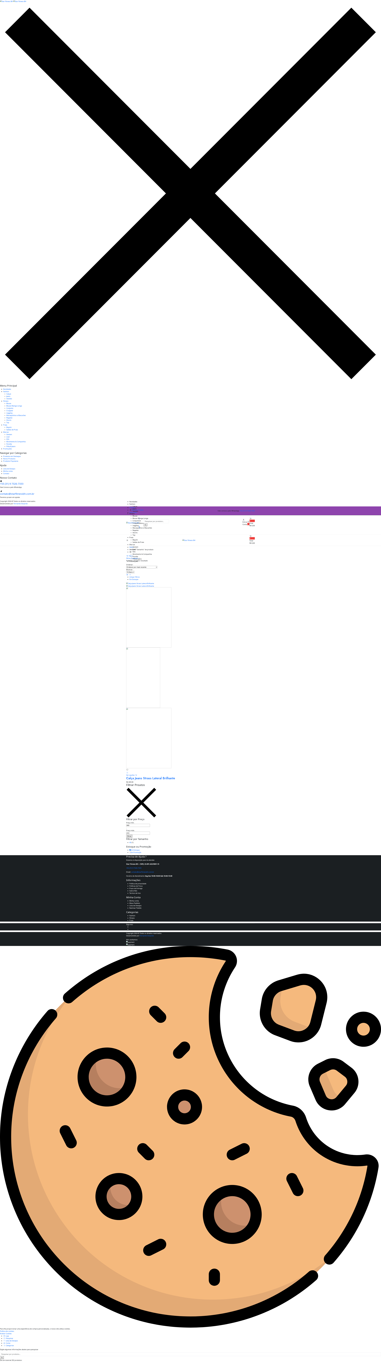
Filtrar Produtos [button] (132, 558)
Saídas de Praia (12, 430)
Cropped (9, 411)
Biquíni (9, 427)
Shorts (8, 420)
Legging (9, 413)
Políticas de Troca (135, 886)
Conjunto (9, 408)
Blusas (8, 403)
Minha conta (8, 471)
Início (131, 547)
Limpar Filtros (134, 577)
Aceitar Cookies (6, 1333)
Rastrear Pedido (135, 908)
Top (7, 422)
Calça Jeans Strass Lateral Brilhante (150, 778)
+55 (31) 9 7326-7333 (11, 483)
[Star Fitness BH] (13, 1)
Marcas (6, 432)
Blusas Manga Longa (14, 406)
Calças (8, 394)
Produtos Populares (10, 461)
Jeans (8, 396)
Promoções (7, 449)
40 (130, 842)
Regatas (9, 418)
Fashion (6, 391)
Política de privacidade (137, 884)
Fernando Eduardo (21, 504)
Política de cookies (7, 1331)
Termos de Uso (135, 893)
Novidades (7, 389)
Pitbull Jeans (10, 446)
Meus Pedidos (134, 903)
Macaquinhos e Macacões (16, 415)
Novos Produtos (9, 459)
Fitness (5, 401)
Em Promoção (136, 852)
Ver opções (130, 775)
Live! (8, 437)
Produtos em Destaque (12, 456)
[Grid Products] (127, 575)
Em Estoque (133, 579)
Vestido (9, 399)
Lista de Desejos (9, 469)
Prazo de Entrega (135, 888)
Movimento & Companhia (16, 442)
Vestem (9, 434)
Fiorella (9, 444)
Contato (6, 473)
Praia (5, 425)
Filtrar (129, 836)
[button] (252, 522)
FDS (7, 439)
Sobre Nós (133, 891)
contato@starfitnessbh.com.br (17, 493)
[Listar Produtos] (130, 575)
